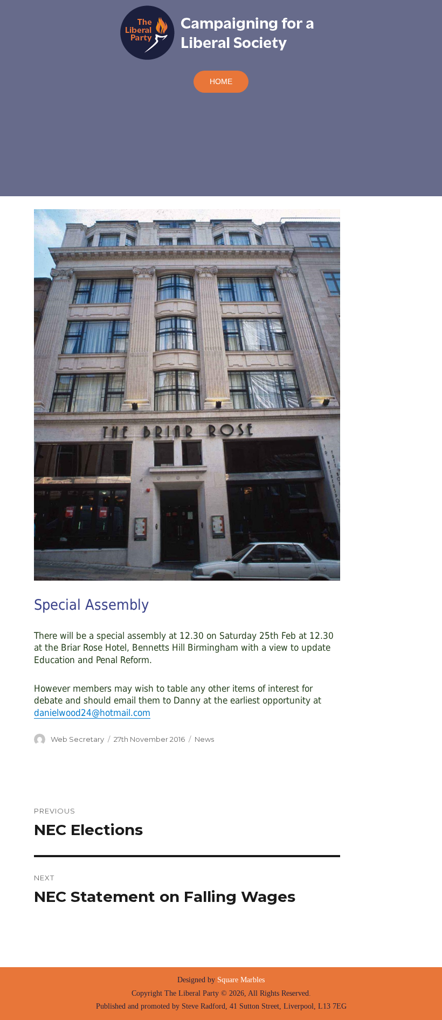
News (204, 739)
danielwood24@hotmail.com (92, 712)
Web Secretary (77, 739)
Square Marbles (241, 980)
